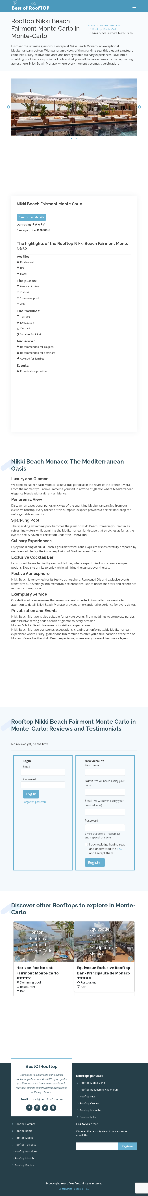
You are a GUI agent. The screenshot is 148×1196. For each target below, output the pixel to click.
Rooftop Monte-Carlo (104, 29)
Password (29, 779)
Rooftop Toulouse (25, 1144)
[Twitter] (45, 1107)
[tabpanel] (74, 107)
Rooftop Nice (87, 1096)
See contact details (31, 217)
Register (95, 862)
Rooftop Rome (23, 1131)
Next (139, 107)
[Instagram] (37, 1107)
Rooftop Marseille (90, 1110)
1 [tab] (71, 138)
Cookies (78, 1188)
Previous (8, 107)
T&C (120, 849)
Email (26, 767)
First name (92, 765)
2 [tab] (77, 138)
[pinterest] (53, 1107)
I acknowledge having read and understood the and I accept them (107, 848)
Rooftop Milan (88, 1117)
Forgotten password (35, 802)
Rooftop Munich (24, 1158)
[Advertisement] (74, 166)
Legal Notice (65, 1188)
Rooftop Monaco (109, 25)
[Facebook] (29, 1107)
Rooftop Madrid (24, 1137)
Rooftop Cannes (89, 1103)
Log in (31, 794)
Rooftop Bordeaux (26, 1165)
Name (104, 783)
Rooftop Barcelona (26, 1151)
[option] (74, 958)
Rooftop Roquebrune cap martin (99, 1089)
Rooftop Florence (25, 1124)
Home (91, 25)
